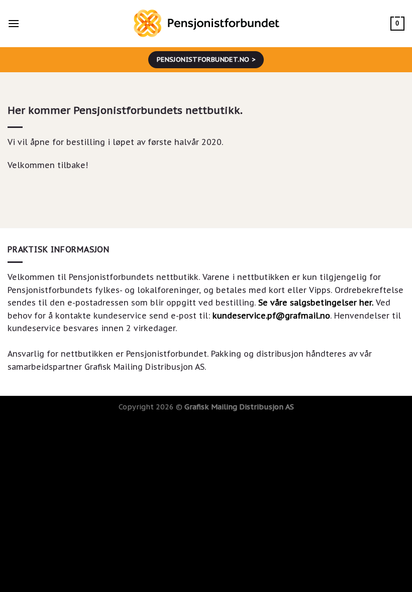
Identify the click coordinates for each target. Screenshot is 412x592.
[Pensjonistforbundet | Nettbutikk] (206, 24)
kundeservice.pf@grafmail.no (271, 316)
